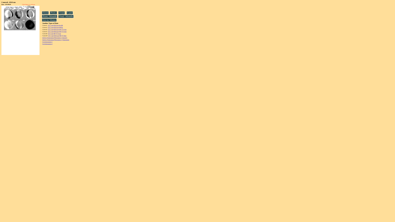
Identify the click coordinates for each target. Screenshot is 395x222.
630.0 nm (56, 25)
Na (60, 25)
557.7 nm (50, 25)
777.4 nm (63, 29)
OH (62, 25)
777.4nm (63, 35)
